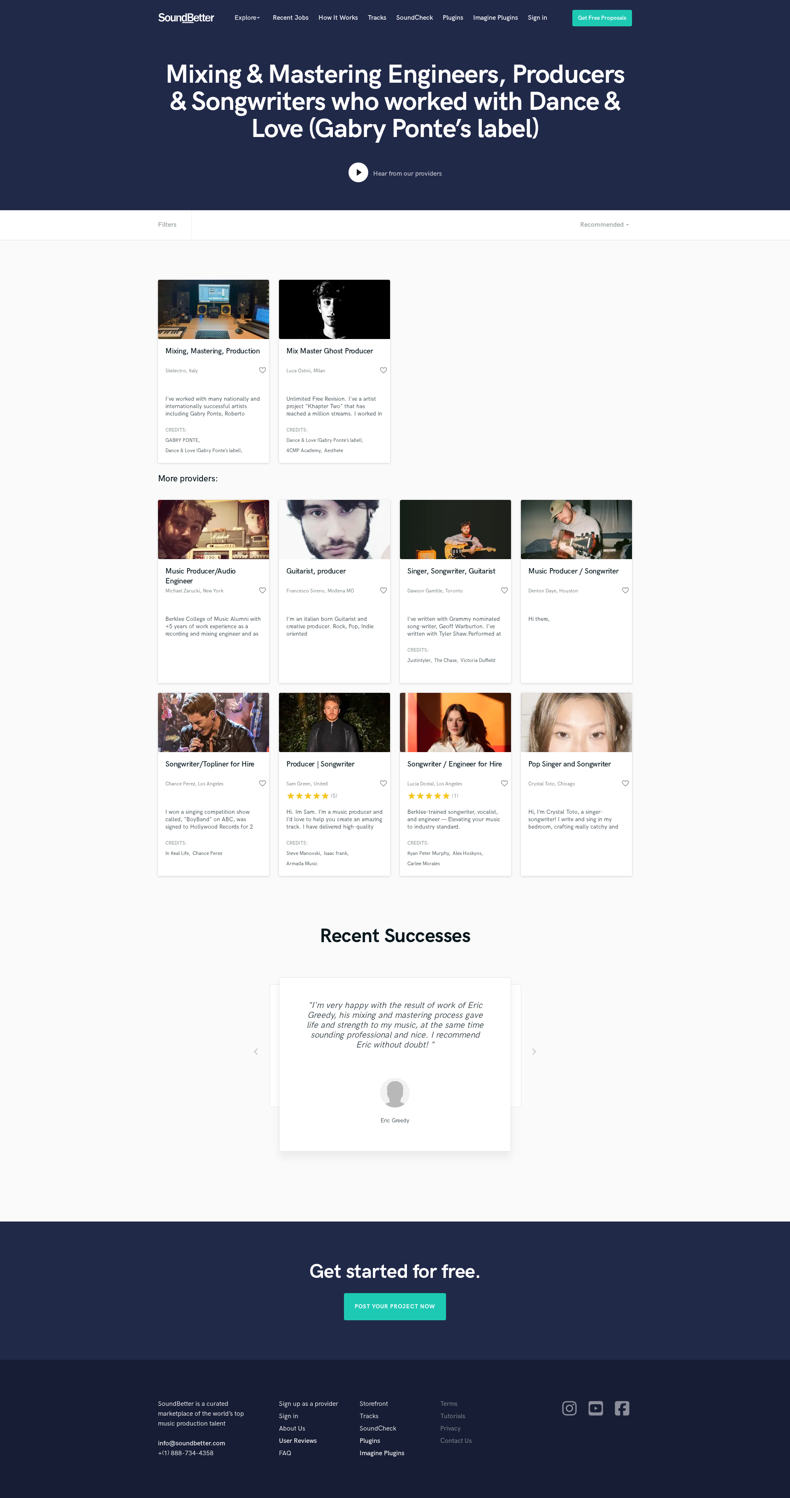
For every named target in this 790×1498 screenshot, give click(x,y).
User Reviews (298, 1441)
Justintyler (418, 660)
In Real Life (177, 853)
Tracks (377, 18)
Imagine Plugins (495, 18)
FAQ (285, 1453)
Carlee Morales (423, 864)
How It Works (338, 18)
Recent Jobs (291, 18)
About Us (292, 1429)
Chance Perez (207, 853)
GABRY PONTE (181, 440)
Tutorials (452, 1416)
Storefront (374, 1404)
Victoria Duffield (477, 660)
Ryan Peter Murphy (428, 853)
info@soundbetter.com (191, 1443)
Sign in (537, 18)
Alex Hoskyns (467, 853)
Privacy (450, 1429)
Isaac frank (335, 853)
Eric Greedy (395, 1120)
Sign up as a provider (308, 1404)
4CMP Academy (303, 451)
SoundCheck (414, 18)
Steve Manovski (303, 853)
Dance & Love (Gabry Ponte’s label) (203, 451)
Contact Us (456, 1441)
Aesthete (333, 451)
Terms (449, 1404)
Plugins (453, 18)
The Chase (445, 660)
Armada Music (302, 864)
